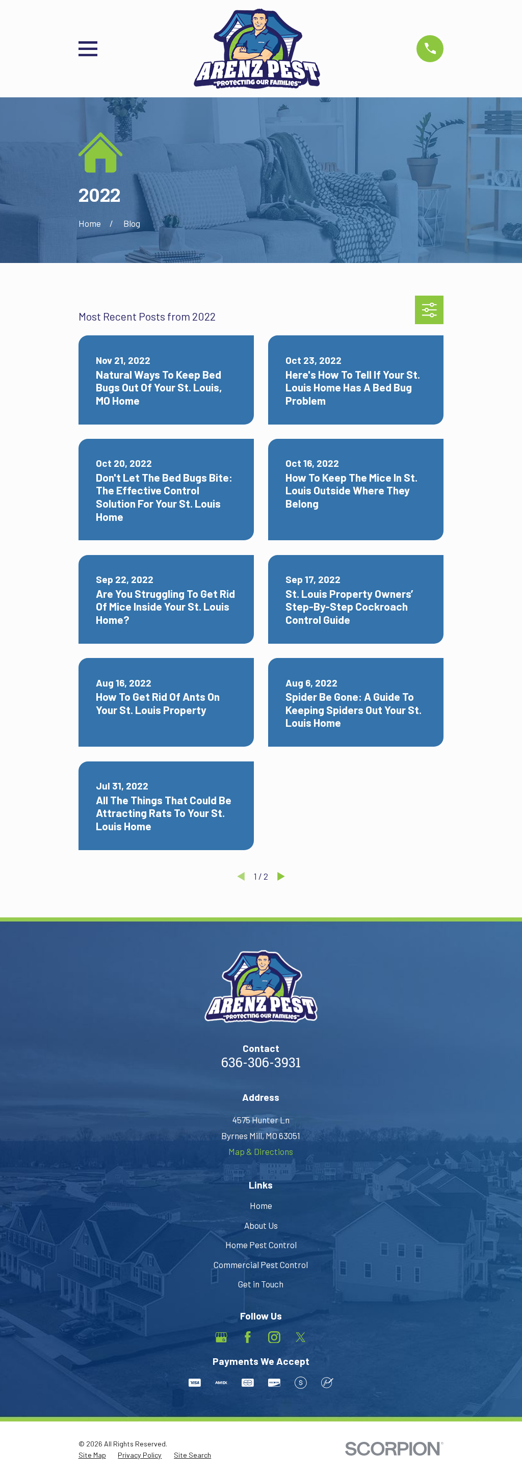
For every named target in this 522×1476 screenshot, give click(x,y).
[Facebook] (248, 1337)
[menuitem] (92, 1455)
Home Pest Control (261, 1245)
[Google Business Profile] (221, 1337)
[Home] (257, 49)
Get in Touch (260, 1284)
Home (261, 1205)
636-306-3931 (261, 1064)
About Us (261, 1225)
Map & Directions (260, 1151)
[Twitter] (301, 1337)
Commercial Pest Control (261, 1264)
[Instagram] (274, 1337)
